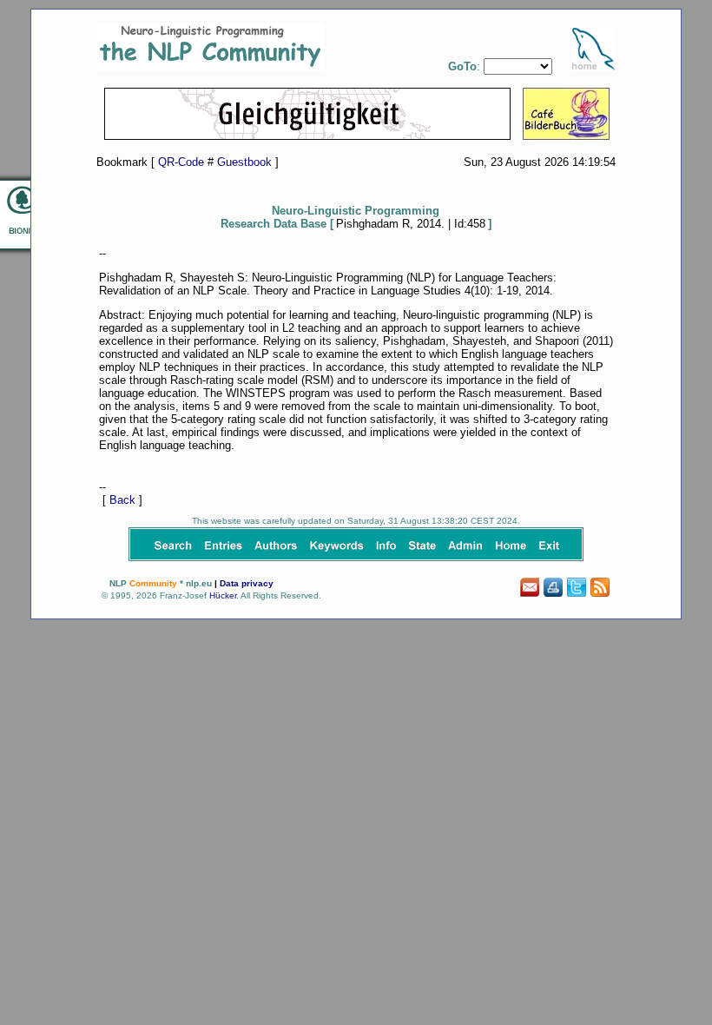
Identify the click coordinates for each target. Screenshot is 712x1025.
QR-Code (181, 162)
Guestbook (244, 162)
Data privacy (247, 583)
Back (122, 499)
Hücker (222, 595)
